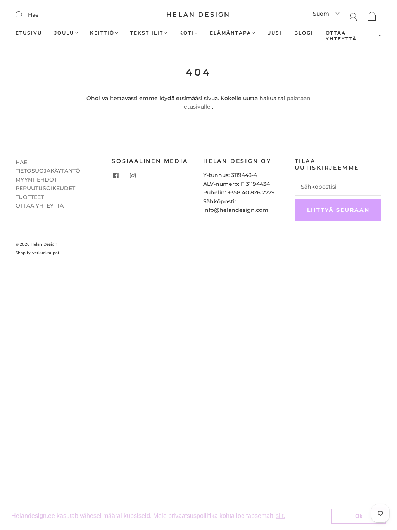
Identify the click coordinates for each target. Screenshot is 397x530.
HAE (21, 162)
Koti (186, 33)
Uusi (274, 33)
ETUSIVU (29, 33)
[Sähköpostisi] (338, 187)
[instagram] (132, 175)
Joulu (64, 33)
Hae (33, 14)
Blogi (303, 33)
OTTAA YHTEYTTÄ (40, 205)
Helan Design (198, 14)
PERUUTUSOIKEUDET (45, 188)
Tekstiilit (146, 33)
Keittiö (102, 33)
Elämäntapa (230, 33)
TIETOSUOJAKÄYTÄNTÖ (48, 170)
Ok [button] (358, 516)
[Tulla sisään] (24, 14)
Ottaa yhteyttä (341, 36)
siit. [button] (280, 516)
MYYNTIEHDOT (36, 179)
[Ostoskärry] (371, 16)
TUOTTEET (30, 197)
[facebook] (115, 175)
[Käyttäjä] (353, 16)
